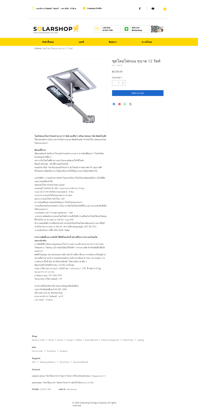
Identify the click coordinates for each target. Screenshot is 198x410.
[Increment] (123, 82)
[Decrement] (114, 82)
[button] (164, 8)
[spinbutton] (118, 82)
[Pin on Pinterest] (119, 104)
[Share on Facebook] (114, 104)
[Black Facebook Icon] (139, 8)
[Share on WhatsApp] (125, 104)
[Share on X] (130, 104)
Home (37, 48)
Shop (34, 336)
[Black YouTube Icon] (153, 8)
